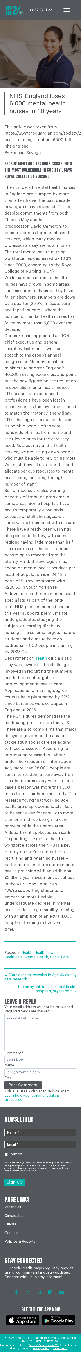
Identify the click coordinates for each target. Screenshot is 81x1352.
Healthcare (13, 957)
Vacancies (12, 1207)
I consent (15, 1154)
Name (9, 1065)
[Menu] (67, 10)
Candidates (13, 1216)
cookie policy (60, 1348)
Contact (11, 1233)
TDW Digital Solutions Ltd (42, 1341)
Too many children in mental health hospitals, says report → (46, 989)
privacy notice (41, 1348)
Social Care (59, 957)
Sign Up (14, 1182)
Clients (10, 1224)
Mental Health (36, 957)
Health (40, 658)
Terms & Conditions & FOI (44, 1345)
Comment (14, 1053)
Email (8, 1078)
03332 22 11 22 (40, 10)
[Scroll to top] (68, 1336)
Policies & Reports (19, 1241)
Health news (44, 952)
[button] (16, 1292)
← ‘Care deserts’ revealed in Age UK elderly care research (40, 977)
